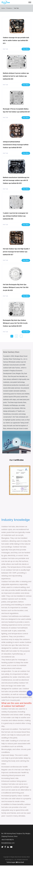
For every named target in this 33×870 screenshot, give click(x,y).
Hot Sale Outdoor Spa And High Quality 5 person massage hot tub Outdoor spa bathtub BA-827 (16, 251)
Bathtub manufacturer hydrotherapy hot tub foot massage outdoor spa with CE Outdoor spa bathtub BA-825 (16, 180)
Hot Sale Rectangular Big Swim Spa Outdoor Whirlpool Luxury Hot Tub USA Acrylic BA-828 (15, 287)
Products (9, 8)
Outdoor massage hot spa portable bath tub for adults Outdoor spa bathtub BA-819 (16, 40)
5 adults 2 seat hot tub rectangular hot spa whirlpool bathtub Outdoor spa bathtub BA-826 (15, 216)
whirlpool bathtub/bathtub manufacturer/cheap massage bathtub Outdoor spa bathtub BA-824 (15, 144)
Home (3, 8)
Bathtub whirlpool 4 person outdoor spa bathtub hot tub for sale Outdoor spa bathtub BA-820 (16, 76)
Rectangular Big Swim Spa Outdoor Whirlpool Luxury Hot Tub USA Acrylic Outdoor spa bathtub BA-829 (15, 323)
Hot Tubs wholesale (19, 417)
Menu (29, 2)
